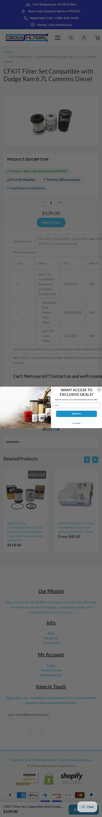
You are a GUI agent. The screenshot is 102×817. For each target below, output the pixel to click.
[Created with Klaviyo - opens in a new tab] (51, 429)
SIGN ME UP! (76, 414)
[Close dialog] (99, 389)
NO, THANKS (76, 423)
